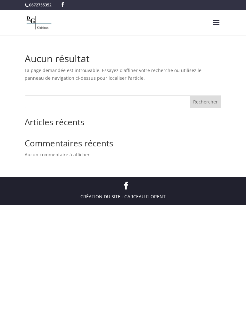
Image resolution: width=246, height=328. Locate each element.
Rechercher (205, 102)
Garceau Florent (145, 196)
